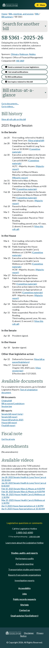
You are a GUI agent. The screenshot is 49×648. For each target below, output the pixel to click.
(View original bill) (36, 140)
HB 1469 (20, 60)
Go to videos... (7, 106)
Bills (37, 14)
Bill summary (7, 16)
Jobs (24, 594)
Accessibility (24, 588)
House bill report (9, 422)
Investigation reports (24, 580)
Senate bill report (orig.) (12, 414)
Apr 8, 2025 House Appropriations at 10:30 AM (23, 508)
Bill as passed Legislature (12, 403)
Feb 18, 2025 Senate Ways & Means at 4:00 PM (23, 491)
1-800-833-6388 (34, 537)
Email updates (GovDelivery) (24, 615)
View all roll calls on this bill (13, 119)
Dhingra (15, 54)
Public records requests (24, 599)
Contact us (24, 610)
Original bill (6, 400)
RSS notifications (14, 77)
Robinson (23, 54)
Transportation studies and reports (24, 569)
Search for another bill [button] (24, 26)
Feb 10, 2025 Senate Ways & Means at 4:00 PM (23, 488)
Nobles (32, 54)
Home (4, 14)
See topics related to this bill (20, 82)
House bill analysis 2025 (12, 419)
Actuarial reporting (24, 564)
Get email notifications (17, 72)
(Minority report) (20, 177)
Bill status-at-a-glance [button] (24, 92)
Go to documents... (10, 103)
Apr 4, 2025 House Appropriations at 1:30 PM (22, 506)
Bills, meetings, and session (21, 14)
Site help (24, 604)
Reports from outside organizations (24, 575)
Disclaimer (29, 633)
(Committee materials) (26, 189)
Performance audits (24, 558)
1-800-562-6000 (24, 532)
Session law (6, 406)
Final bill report (8, 425)
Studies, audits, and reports (24, 553)
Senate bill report (9, 417)
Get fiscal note (8, 439)
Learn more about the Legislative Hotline (25, 542)
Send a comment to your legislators (23, 67)
